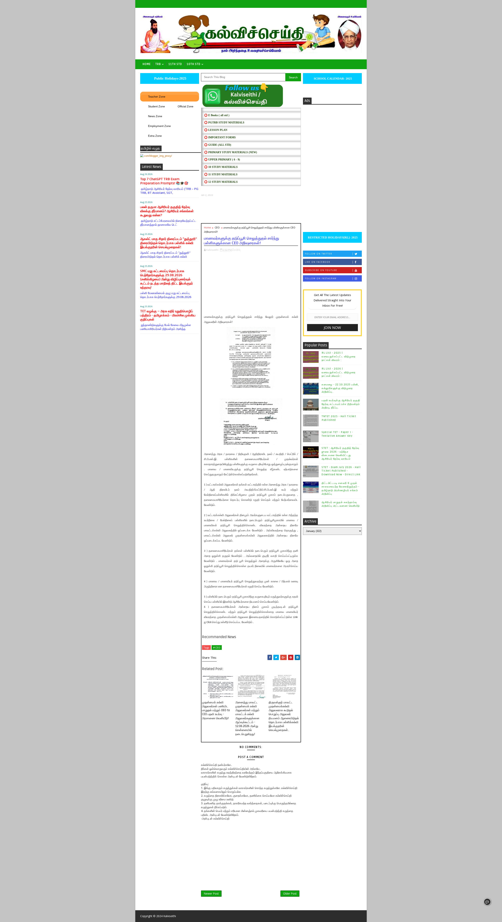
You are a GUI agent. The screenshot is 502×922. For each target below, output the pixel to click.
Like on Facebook (317, 262)
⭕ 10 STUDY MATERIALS (221, 167)
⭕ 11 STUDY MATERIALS (220, 174)
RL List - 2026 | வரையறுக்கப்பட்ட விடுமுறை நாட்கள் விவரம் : (339, 372)
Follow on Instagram (320, 278)
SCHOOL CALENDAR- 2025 (332, 78)
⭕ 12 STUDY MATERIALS (221, 181)
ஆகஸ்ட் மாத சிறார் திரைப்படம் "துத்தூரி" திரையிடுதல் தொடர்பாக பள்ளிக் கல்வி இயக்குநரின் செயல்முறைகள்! (168, 243)
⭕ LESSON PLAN (215, 130)
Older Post (290, 893)
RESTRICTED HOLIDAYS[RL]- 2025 (332, 237)
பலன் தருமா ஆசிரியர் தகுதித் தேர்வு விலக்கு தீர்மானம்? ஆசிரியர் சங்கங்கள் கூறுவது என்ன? (167, 211)
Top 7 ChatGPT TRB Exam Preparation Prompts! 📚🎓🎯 (164, 181)
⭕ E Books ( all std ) (216, 115)
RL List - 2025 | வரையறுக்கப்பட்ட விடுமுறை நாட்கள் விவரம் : (339, 356)
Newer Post (211, 893)
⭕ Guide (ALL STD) (217, 144)
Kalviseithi (169, 916)
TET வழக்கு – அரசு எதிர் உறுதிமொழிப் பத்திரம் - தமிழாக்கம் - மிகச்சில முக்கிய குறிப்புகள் (168, 315)
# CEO (216, 647)
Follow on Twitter (318, 253)
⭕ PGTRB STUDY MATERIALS (224, 122)
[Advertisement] (251, 210)
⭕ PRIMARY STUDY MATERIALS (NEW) (230, 152)
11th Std (175, 64)
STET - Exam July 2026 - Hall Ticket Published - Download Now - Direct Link (341, 471)
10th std (193, 64)
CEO (217, 227)
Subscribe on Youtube (321, 270)
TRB (158, 64)
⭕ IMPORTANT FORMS (220, 137)
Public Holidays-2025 (169, 78)
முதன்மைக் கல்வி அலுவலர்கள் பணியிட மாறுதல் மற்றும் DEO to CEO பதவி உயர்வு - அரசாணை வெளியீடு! (216, 710)
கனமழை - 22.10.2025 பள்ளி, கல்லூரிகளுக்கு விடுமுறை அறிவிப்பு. (340, 388)
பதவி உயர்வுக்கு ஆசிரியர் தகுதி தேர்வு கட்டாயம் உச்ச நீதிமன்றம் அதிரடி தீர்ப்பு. (341, 404)
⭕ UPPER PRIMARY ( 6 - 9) (222, 159)
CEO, (238, 250)
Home (147, 64)
